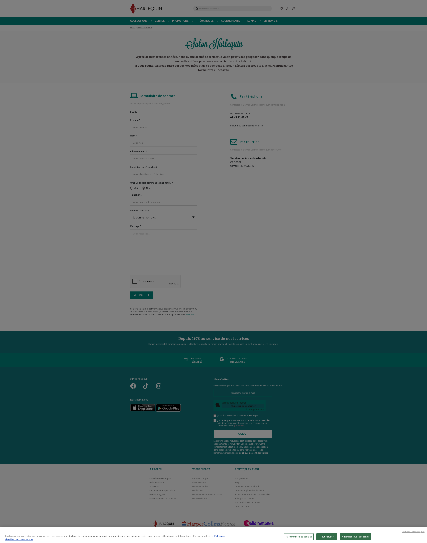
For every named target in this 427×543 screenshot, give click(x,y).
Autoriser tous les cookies (355, 536)
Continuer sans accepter (413, 531)
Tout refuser (327, 536)
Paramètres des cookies (299, 536)
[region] (213, 535)
